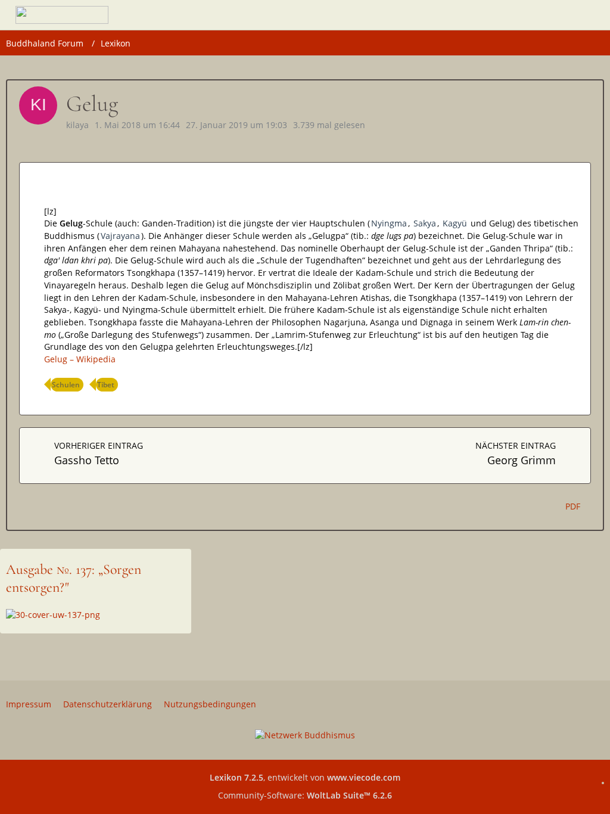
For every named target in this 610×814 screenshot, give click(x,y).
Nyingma (389, 223)
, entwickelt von (305, 777)
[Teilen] (586, 146)
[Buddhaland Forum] (62, 15)
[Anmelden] (550, 15)
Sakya (424, 223)
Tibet (105, 385)
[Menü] (583, 15)
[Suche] (521, 15)
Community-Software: (305, 795)
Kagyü (455, 223)
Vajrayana (120, 235)
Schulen (66, 385)
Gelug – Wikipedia (80, 359)
